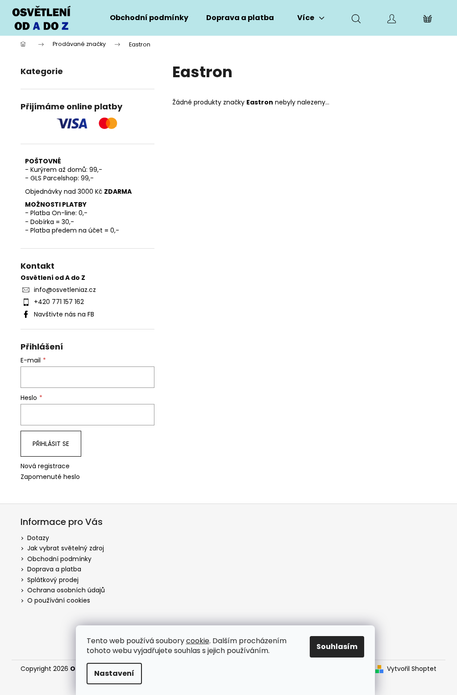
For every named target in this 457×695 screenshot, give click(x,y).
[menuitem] (149, 18)
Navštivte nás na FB (64, 314)
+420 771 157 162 (59, 301)
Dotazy (38, 537)
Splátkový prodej (53, 579)
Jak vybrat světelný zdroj (65, 548)
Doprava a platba (54, 569)
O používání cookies (58, 600)
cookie (197, 641)
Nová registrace (45, 466)
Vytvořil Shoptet (411, 669)
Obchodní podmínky (59, 558)
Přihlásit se (51, 443)
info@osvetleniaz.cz (65, 289)
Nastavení (114, 673)
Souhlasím (336, 646)
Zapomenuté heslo (50, 477)
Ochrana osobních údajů (66, 590)
